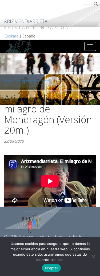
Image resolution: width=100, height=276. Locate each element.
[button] (96, 5)
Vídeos (45, 80)
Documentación (25, 80)
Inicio (8, 80)
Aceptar (51, 268)
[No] (93, 256)
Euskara (11, 36)
